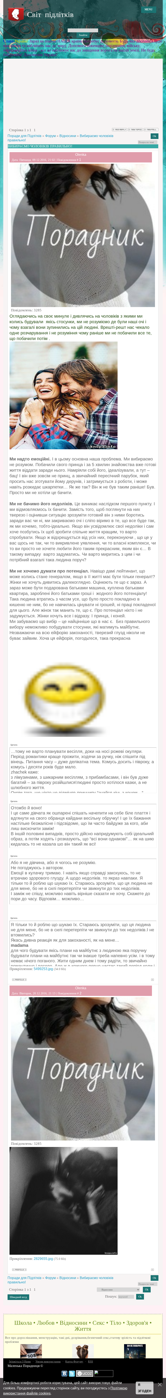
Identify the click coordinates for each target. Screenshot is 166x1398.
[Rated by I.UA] (103, 1376)
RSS (90, 1361)
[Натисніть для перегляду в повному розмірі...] (64, 1253)
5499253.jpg (43, 969)
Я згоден (144, 1388)
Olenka (80, 154)
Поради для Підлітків (25, 136)
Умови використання (48, 1361)
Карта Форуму (74, 1361)
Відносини (67, 136)
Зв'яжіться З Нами (20, 1361)
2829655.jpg (43, 1259)
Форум (50, 136)
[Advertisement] (83, 95)
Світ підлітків (50, 14)
